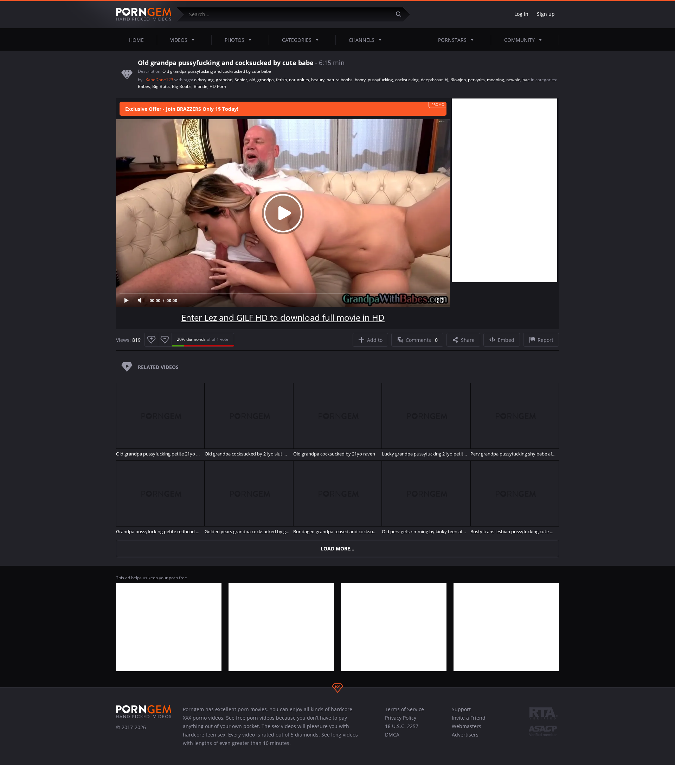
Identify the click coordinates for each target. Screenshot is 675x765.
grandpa (265, 80)
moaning (495, 80)
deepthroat (432, 80)
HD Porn (218, 86)
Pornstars (452, 40)
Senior (240, 80)
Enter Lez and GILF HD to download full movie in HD (283, 317)
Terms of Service (404, 709)
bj (446, 80)
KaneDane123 (160, 80)
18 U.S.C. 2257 (401, 726)
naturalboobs (340, 80)
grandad (224, 80)
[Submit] (401, 14)
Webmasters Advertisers (466, 730)
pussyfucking (380, 80)
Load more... (337, 548)
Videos (178, 40)
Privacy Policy (400, 717)
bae (526, 80)
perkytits (476, 80)
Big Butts (161, 86)
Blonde (200, 86)
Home (136, 40)
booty (360, 80)
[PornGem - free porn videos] (144, 14)
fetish (281, 80)
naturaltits (299, 80)
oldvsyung (204, 80)
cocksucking (407, 80)
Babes (144, 86)
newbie (513, 80)
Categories (296, 40)
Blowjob (458, 80)
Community (519, 40)
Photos (234, 40)
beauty (317, 80)
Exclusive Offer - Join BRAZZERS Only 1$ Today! (181, 109)
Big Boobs (182, 86)
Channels (361, 40)
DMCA (392, 734)
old (252, 80)
